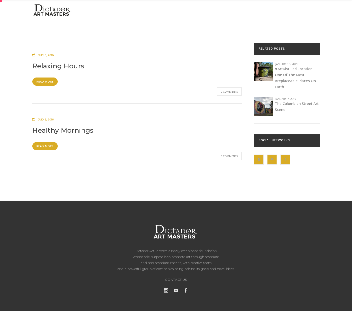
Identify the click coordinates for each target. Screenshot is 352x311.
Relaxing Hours (58, 66)
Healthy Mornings (62, 130)
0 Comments (229, 91)
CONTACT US (176, 279)
